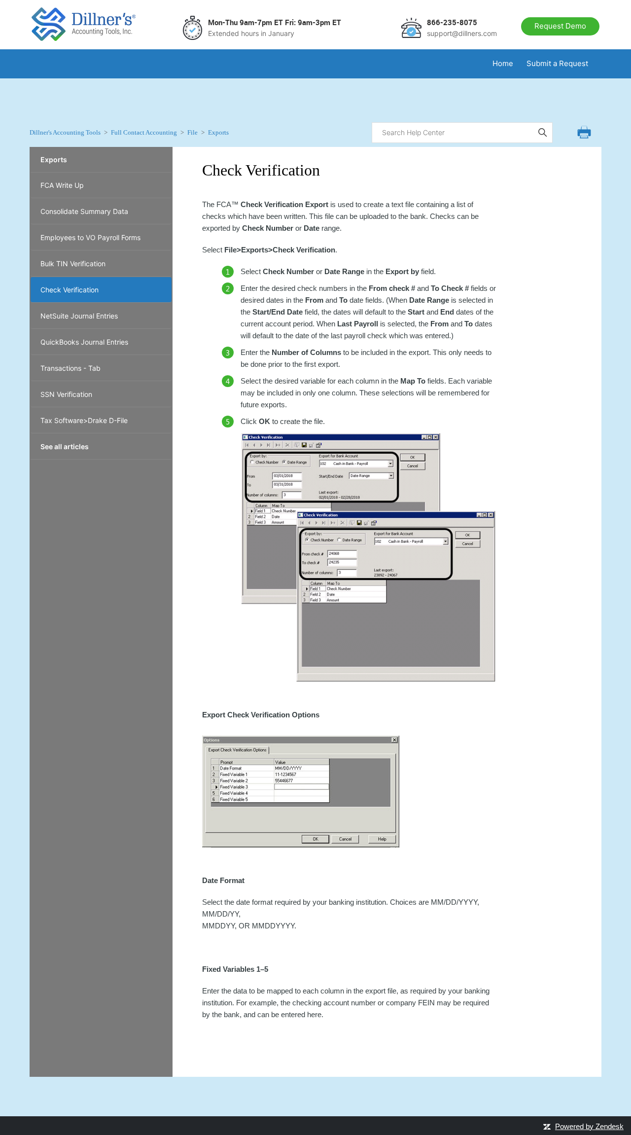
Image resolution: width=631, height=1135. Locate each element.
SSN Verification (66, 394)
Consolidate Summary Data (84, 211)
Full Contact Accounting (144, 132)
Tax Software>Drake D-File (84, 420)
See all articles (64, 446)
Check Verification (69, 289)
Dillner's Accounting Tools (65, 132)
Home (502, 63)
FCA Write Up (62, 185)
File (192, 132)
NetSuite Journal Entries (79, 316)
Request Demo (560, 26)
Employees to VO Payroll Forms (90, 237)
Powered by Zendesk (589, 1126)
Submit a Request (557, 63)
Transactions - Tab (70, 368)
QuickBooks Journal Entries (84, 342)
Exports (218, 132)
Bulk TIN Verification (72, 263)
